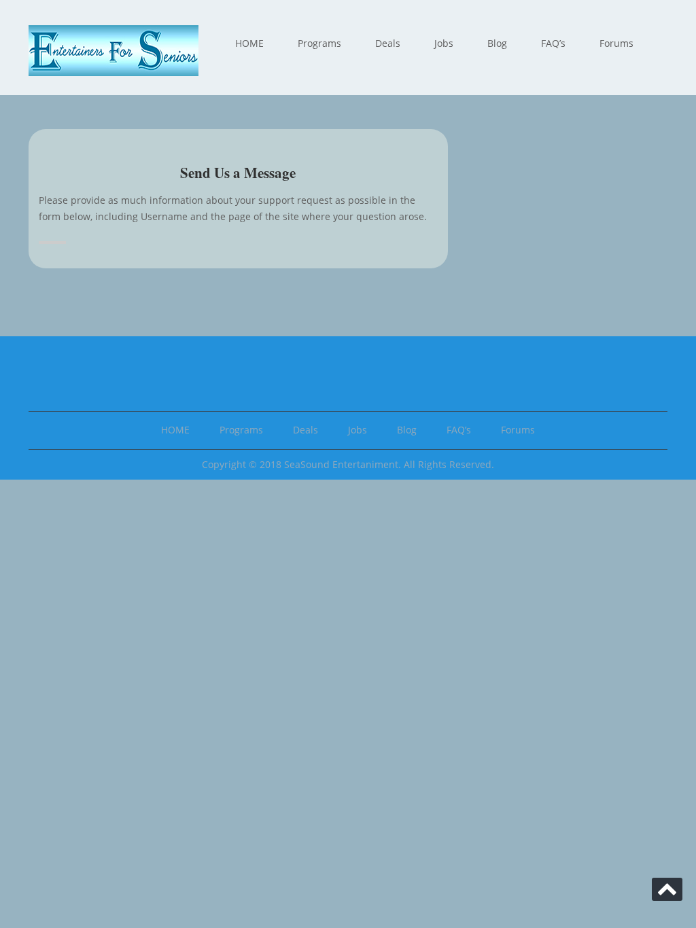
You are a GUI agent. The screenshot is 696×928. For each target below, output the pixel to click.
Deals (387, 43)
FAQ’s (553, 43)
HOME (249, 43)
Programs (319, 43)
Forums (616, 43)
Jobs (443, 43)
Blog (497, 43)
